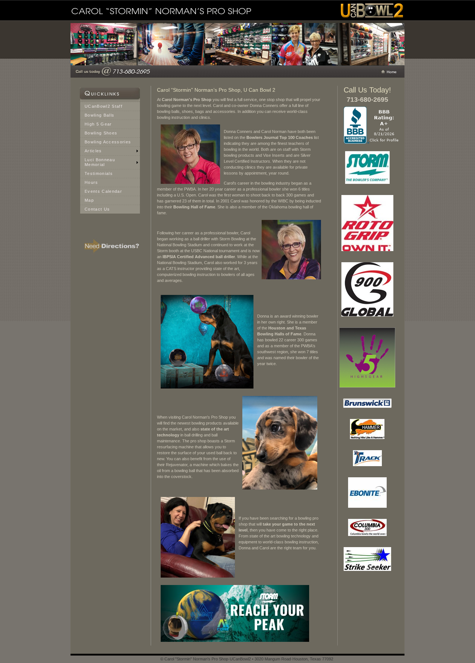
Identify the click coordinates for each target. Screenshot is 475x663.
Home (392, 72)
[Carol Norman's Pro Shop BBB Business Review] (372, 142)
